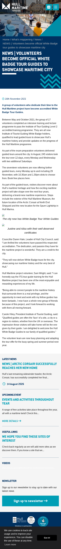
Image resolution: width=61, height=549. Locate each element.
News (38, 39)
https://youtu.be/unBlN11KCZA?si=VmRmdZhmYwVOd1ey (28, 468)
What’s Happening (22, 39)
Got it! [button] (47, 538)
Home (6, 39)
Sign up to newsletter (28, 501)
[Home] (17, 7)
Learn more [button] (10, 544)
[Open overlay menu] (56, 7)
